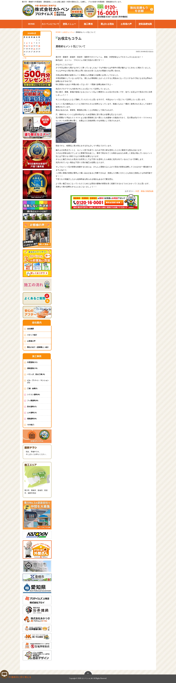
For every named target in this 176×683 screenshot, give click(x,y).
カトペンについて (50, 24)
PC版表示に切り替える (20, 677)
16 (39, 46)
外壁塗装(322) (32, 362)
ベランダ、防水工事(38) (36, 374)
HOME (31, 24)
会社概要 (30, 329)
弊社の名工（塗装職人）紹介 (38, 347)
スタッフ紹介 (32, 335)
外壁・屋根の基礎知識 (144, 191)
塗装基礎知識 (145, 24)
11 (27, 46)
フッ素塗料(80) (32, 400)
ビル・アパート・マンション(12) (38, 381)
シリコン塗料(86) (33, 394)
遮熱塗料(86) (32, 419)
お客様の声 (126, 24)
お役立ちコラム (68, 32)
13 (32, 46)
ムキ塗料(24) (32, 413)
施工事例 (88, 24)
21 (34, 49)
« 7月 (24, 58)
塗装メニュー (69, 24)
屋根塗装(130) (32, 368)
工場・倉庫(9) (32, 388)
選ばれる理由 (107, 24)
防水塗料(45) (32, 407)
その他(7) (30, 425)
